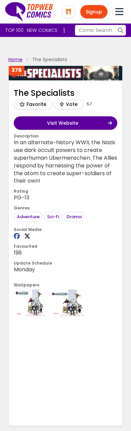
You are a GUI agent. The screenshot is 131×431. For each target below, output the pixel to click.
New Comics (42, 30)
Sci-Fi (53, 216)
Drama (74, 216)
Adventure (28, 216)
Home (15, 59)
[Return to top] (29, 12)
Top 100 (14, 30)
